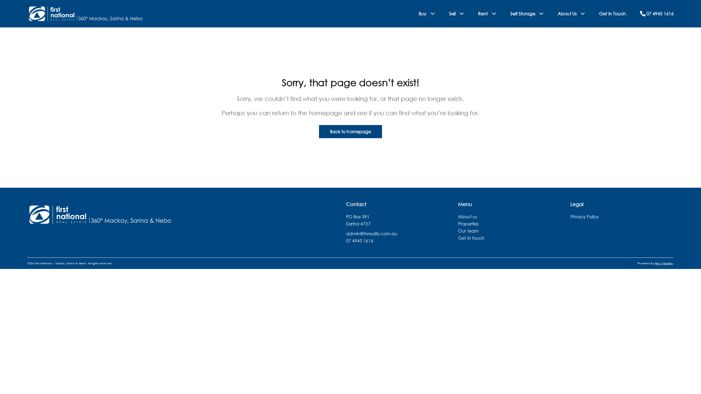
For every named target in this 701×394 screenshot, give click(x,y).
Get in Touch (612, 13)
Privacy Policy (584, 216)
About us (467, 216)
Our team (468, 231)
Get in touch (471, 238)
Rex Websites (664, 263)
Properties (468, 224)
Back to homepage (350, 131)
